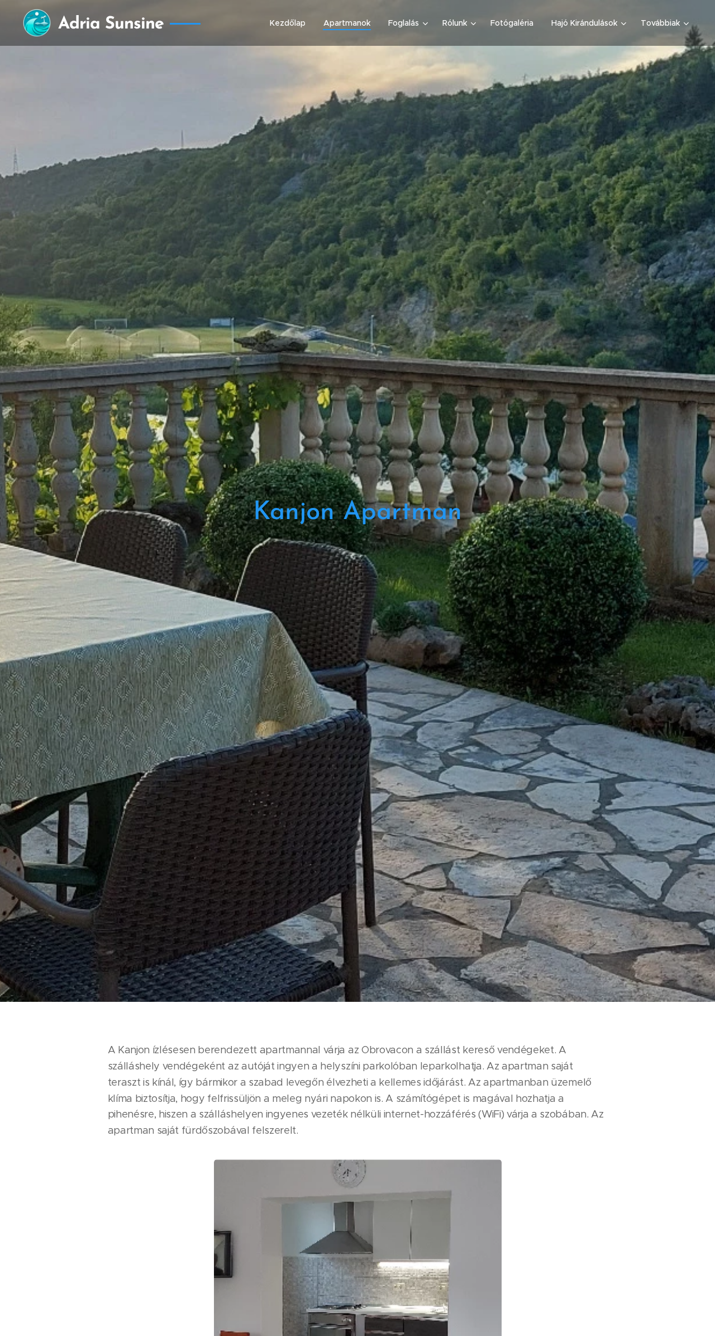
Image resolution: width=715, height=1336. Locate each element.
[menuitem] (290, 23)
